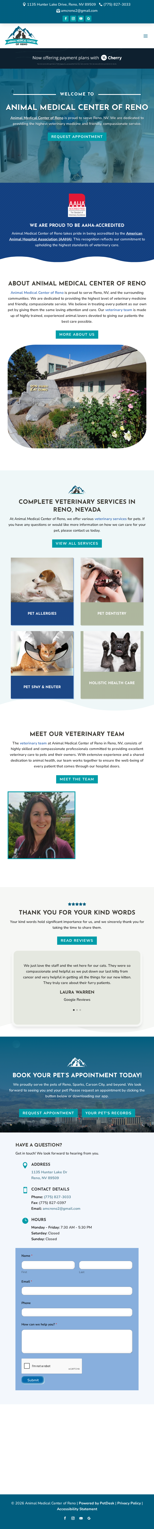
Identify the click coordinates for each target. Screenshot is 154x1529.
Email (26, 1282)
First (24, 1272)
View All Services (77, 543)
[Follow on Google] (88, 19)
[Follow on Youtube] (81, 19)
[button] (74, 1010)
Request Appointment (77, 136)
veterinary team (118, 309)
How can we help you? (39, 1324)
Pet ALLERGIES (42, 614)
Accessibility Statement (77, 1509)
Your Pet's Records (108, 1113)
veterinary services (111, 518)
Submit (33, 1380)
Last (81, 1272)
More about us (77, 334)
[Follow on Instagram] (73, 19)
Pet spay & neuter (42, 687)
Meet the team (77, 779)
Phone (26, 1303)
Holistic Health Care (112, 683)
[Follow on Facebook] (66, 19)
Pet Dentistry (111, 614)
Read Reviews (77, 940)
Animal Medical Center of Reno (36, 117)
